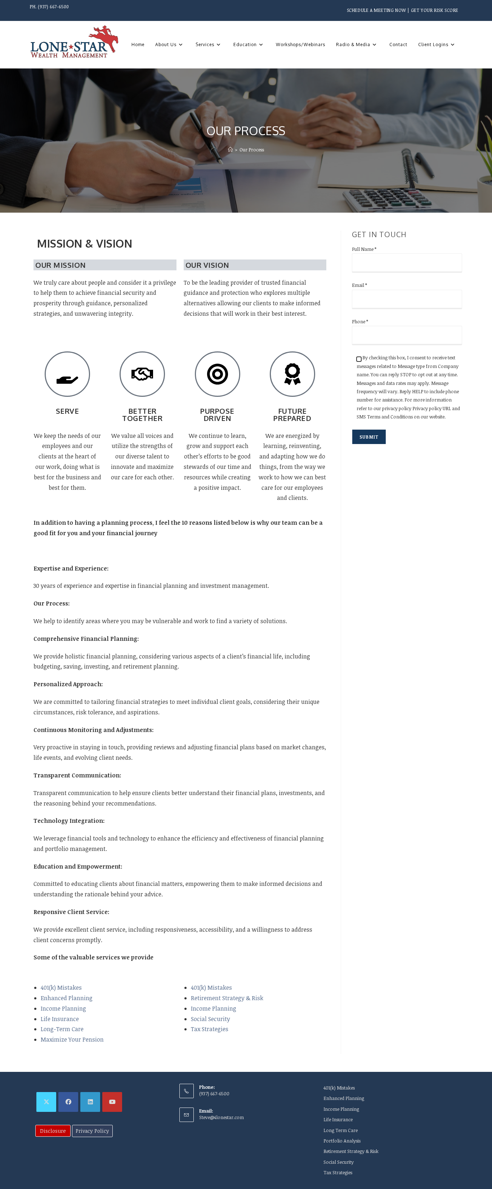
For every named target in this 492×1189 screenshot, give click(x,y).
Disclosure (53, 1130)
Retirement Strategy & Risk (227, 998)
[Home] (230, 149)
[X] (46, 1102)
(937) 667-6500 (53, 6)
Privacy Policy (92, 1130)
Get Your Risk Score (435, 10)
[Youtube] (112, 1102)
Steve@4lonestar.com (221, 1117)
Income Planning (63, 1008)
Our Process (252, 149)
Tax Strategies (209, 1029)
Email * (359, 285)
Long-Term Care (62, 1029)
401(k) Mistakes (61, 987)
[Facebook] (68, 1102)
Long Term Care (340, 1130)
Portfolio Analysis (342, 1140)
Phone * (360, 321)
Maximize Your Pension (72, 1039)
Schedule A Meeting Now (376, 10)
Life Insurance (60, 1019)
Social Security (210, 1019)
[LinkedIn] (90, 1102)
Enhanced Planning (67, 998)
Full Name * (364, 249)
